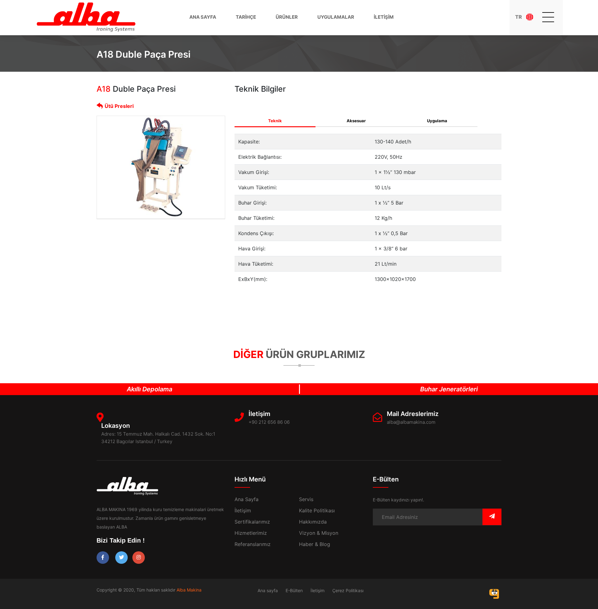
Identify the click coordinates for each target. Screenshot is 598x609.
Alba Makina (189, 589)
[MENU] (548, 17)
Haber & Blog (314, 544)
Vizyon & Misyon (318, 533)
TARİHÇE (246, 17)
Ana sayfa (268, 590)
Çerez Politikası (347, 590)
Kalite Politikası (317, 510)
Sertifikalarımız (252, 522)
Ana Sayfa (247, 499)
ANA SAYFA (202, 17)
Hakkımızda (313, 522)
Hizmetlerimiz (251, 533)
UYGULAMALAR (335, 17)
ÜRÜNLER (287, 17)
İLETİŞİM (384, 17)
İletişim (243, 510)
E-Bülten (294, 590)
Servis (306, 499)
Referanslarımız (253, 544)
